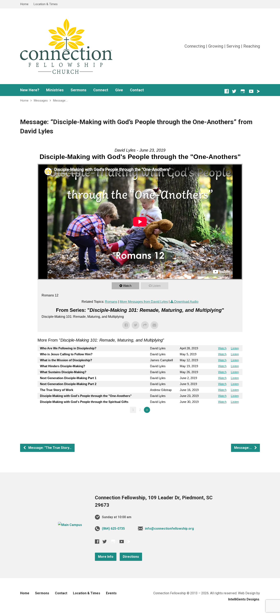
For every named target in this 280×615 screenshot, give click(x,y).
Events (111, 593)
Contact (137, 90)
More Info (105, 557)
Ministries (55, 90)
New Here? (29, 90)
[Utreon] (258, 91)
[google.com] (243, 91)
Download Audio (186, 301)
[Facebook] (226, 91)
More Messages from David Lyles (144, 301)
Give (119, 90)
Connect (100, 90)
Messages (41, 100)
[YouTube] (251, 91)
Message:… (60, 100)
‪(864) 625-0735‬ (113, 528)
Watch (127, 285)
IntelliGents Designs (243, 599)
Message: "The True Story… (49, 448)
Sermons (78, 90)
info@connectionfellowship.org (169, 528)
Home (24, 4)
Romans (111, 301)
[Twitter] (234, 91)
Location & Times (45, 4)
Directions (131, 557)
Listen (156, 285)
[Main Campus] (70, 525)
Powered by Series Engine (227, 421)
